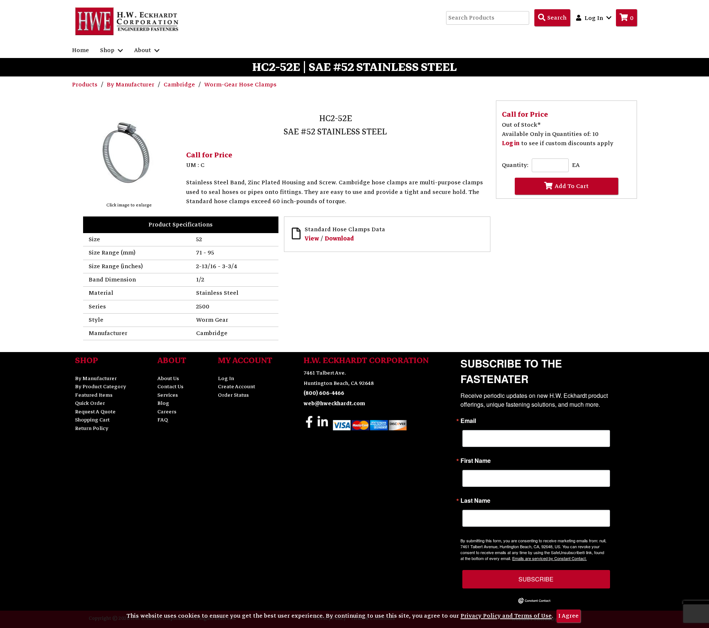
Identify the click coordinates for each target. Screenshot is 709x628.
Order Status (233, 395)
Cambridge (180, 84)
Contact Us (170, 386)
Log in (511, 143)
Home (80, 50)
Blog (163, 403)
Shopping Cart (92, 420)
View (312, 238)
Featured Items (94, 395)
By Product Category (100, 386)
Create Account (236, 386)
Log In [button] (593, 18)
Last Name (475, 501)
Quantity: (515, 165)
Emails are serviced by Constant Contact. (549, 558)
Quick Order (90, 403)
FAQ (162, 420)
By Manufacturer (131, 84)
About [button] (143, 50)
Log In (226, 378)
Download (339, 238)
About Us (168, 378)
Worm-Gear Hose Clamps (240, 84)
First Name (475, 461)
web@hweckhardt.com (334, 403)
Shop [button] (108, 50)
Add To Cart (572, 186)
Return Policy (91, 428)
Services (167, 395)
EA (576, 165)
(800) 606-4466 (324, 393)
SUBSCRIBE (536, 579)
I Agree (568, 616)
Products (85, 84)
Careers (167, 411)
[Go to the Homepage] (127, 21)
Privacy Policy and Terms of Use (506, 616)
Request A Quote (95, 411)
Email (468, 421)
